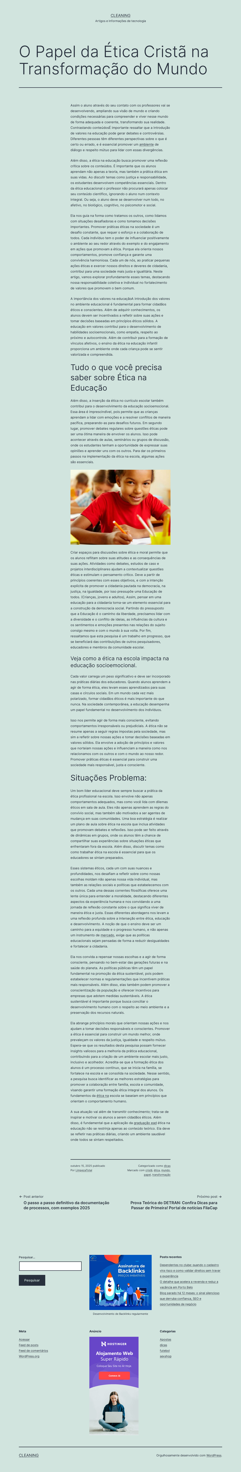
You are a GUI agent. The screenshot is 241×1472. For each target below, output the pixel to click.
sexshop (165, 1356)
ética (157, 1170)
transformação (161, 1174)
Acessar (24, 1339)
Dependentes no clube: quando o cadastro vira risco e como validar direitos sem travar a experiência (190, 1270)
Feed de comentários (33, 1350)
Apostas (165, 1339)
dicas (167, 1165)
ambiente (146, 144)
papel (147, 1174)
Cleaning (121, 15)
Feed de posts (28, 1345)
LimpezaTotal (84, 1170)
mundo (165, 1170)
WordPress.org (29, 1356)
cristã (148, 1170)
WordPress (213, 1455)
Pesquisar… (27, 1257)
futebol (165, 1350)
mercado (107, 935)
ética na (103, 1096)
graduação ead (145, 1123)
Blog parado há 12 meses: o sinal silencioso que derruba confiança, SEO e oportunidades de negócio (190, 1298)
